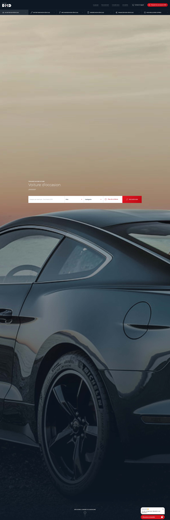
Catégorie (88, 199)
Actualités (125, 4)
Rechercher (133, 199)
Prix (67, 199)
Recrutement (105, 4)
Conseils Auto (115, 4)
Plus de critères (113, 199)
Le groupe (95, 4)
